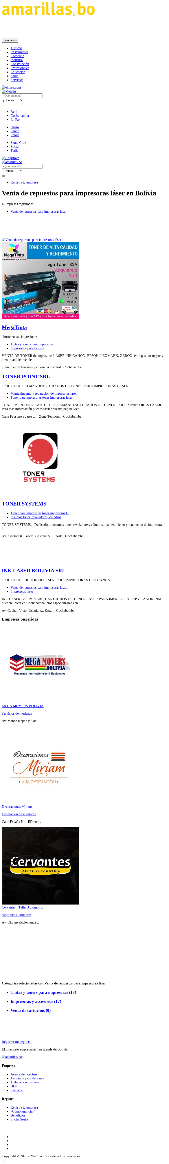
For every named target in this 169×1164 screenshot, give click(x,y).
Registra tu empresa (24, 182)
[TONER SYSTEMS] (40, 494)
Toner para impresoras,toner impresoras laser (41, 397)
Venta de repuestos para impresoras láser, (39, 587)
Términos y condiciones (27, 1078)
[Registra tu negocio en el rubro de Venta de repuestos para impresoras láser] (31, 240)
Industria (17, 60)
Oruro (15, 127)
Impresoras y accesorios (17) (36, 1001)
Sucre (14, 146)
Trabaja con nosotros (25, 1082)
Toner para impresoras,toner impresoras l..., (40, 513)
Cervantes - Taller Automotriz (22, 907)
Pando (15, 131)
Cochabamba (20, 115)
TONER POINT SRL (26, 376)
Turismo (16, 48)
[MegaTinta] (40, 318)
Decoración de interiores (19, 814)
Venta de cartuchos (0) (31, 1010)
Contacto (17, 1090)
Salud (14, 76)
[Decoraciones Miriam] (40, 802)
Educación (18, 72)
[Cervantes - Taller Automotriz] (40, 903)
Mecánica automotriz (16, 915)
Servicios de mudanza (17, 713)
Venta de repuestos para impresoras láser (38, 211)
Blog (14, 1086)
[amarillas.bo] (12, 1057)
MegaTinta (14, 327)
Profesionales (20, 68)
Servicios (17, 80)
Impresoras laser (22, 591)
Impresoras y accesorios (27, 348)
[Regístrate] (84, 158)
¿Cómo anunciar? (23, 1111)
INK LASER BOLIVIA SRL (34, 570)
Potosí (15, 135)
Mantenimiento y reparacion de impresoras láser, (44, 393)
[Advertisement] (82, 27)
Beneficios (18, 1115)
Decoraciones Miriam (17, 806)
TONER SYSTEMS (24, 504)
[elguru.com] (11, 87)
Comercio (17, 56)
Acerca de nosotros (24, 1074)
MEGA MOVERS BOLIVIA (23, 706)
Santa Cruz (18, 142)
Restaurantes (19, 52)
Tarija (14, 150)
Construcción (20, 64)
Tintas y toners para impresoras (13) (43, 992)
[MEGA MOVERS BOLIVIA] (40, 702)
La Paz (15, 119)
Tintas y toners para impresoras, (32, 344)
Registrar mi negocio (16, 1042)
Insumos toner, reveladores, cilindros (36, 517)
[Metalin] (9, 91)
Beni (14, 112)
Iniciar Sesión (20, 1119)
